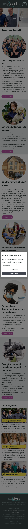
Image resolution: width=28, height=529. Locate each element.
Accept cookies (14, 273)
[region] (14, 264)
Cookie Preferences (14, 269)
